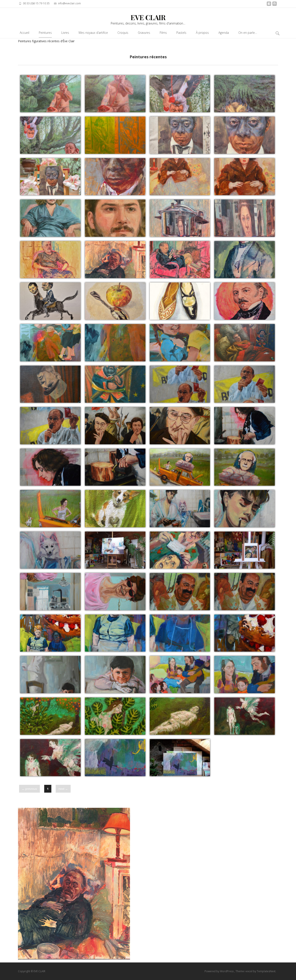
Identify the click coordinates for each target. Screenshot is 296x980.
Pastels (181, 33)
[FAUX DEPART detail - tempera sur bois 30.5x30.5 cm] (50, 757)
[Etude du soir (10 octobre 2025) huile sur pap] (180, 259)
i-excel (249, 971)
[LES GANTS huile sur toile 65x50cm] (50, 674)
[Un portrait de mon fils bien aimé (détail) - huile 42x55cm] (115, 218)
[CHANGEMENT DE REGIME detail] (50, 384)
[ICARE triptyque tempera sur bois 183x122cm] (115, 757)
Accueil (24, 33)
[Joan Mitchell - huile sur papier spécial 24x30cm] (115, 135)
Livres (65, 33)
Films (163, 33)
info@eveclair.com (69, 3)
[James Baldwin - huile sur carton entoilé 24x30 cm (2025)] (180, 135)
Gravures (144, 33)
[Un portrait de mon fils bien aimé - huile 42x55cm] (50, 218)
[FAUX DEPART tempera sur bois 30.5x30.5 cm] (244, 716)
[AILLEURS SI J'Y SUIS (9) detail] (115, 716)
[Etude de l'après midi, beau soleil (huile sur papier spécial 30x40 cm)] (50, 259)
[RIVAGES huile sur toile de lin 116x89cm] (50, 342)
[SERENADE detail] (244, 674)
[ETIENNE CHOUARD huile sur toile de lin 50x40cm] (180, 384)
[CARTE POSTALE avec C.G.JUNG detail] (115, 508)
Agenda (223, 33)
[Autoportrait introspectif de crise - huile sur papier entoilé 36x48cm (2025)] (180, 218)
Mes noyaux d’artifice (93, 33)
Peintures (45, 33)
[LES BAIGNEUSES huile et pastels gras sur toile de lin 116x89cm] (180, 508)
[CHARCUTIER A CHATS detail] (244, 591)
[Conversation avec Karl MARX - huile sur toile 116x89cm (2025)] (50, 93)
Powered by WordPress (219, 971)
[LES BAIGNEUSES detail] (244, 508)
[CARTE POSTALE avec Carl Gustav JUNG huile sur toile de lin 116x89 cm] (180, 467)
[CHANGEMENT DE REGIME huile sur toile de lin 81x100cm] (244, 342)
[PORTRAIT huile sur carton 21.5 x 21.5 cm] (180, 550)
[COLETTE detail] (50, 467)
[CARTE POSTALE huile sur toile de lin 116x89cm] (50, 633)
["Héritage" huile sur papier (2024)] (180, 301)
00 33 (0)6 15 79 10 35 (36, 3)
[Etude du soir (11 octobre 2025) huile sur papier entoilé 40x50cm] (115, 259)
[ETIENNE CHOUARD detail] (244, 384)
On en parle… (247, 33)
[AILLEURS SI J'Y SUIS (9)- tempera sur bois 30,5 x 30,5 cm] (50, 716)
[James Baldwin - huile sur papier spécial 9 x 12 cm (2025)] (115, 176)
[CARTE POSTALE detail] (244, 633)
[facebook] (269, 5)
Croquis (122, 33)
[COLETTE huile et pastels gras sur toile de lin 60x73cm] (244, 425)
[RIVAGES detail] (115, 342)
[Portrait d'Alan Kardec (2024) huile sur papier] (244, 301)
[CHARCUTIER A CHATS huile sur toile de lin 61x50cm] (180, 591)
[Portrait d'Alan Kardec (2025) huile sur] (244, 259)
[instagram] (274, 5)
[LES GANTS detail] (115, 674)
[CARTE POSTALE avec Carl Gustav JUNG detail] (244, 467)
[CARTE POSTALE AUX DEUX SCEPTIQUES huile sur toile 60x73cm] (115, 425)
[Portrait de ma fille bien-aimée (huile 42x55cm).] (180, 176)
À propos (202, 33)
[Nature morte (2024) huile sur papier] (115, 301)
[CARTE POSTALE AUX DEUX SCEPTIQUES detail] (180, 425)
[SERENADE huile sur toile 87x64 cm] (180, 674)
